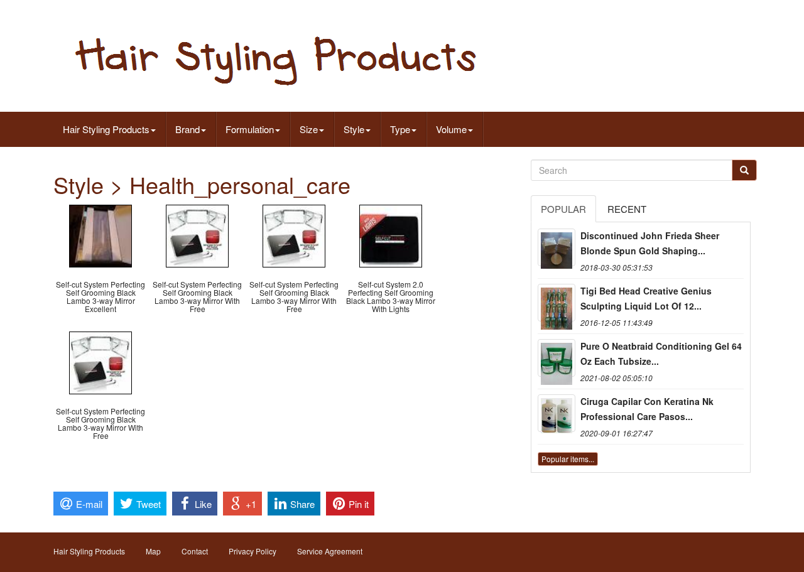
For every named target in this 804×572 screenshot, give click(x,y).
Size (309, 129)
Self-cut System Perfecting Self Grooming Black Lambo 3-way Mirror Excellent (100, 297)
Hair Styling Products (106, 129)
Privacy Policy (252, 551)
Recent (626, 208)
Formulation (249, 129)
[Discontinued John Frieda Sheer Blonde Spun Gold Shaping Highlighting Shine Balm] (556, 247)
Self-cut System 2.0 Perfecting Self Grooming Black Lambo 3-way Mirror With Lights (390, 297)
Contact (195, 551)
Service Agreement (329, 551)
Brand (187, 129)
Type (400, 129)
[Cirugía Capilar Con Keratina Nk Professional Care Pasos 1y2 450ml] (556, 413)
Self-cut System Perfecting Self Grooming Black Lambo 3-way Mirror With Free (197, 297)
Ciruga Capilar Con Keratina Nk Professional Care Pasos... (647, 409)
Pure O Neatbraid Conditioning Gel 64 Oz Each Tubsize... (661, 353)
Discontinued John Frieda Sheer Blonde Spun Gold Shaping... (649, 243)
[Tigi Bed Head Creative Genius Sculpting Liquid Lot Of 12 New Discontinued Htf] (556, 302)
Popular (563, 208)
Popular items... (567, 458)
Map (153, 551)
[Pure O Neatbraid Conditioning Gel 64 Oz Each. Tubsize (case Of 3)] (556, 358)
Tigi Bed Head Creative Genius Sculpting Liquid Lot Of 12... (646, 298)
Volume (451, 129)
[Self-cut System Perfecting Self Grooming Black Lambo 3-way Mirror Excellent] (100, 234)
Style (354, 129)
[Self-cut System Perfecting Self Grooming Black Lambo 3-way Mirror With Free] (197, 234)
